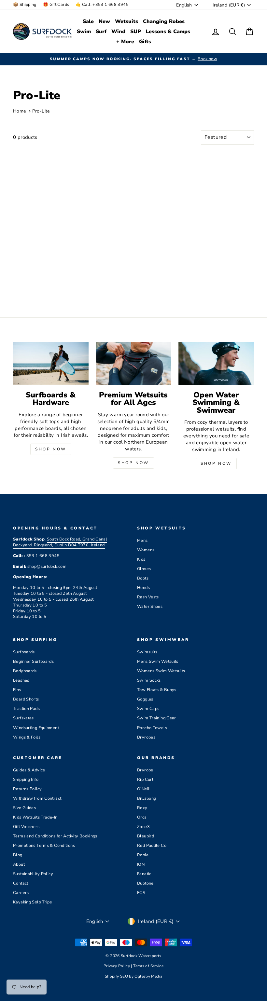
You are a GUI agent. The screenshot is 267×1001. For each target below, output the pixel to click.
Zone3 (143, 827)
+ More (125, 41)
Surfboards (24, 652)
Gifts (145, 41)
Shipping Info (25, 779)
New (104, 21)
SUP (135, 31)
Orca (142, 817)
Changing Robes (164, 21)
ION (141, 864)
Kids (141, 559)
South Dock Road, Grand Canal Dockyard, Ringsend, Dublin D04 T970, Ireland (60, 542)
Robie (142, 855)
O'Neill (144, 789)
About (19, 864)
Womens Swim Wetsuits (161, 671)
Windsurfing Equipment (36, 728)
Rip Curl (145, 779)
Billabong (146, 798)
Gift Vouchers (26, 827)
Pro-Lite (41, 111)
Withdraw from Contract (37, 798)
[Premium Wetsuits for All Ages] (133, 363)
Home (19, 111)
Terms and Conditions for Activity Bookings (55, 836)
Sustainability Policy (33, 874)
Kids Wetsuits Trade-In (35, 817)
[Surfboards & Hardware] (51, 363)
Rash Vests (148, 597)
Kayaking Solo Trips (32, 902)
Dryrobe (145, 770)
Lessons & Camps (168, 31)
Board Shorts (26, 699)
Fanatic (144, 874)
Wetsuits (126, 21)
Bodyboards (25, 671)
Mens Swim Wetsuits (157, 661)
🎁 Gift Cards (56, 4)
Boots (142, 578)
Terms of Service (148, 965)
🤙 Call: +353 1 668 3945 (102, 4)
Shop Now (50, 449)
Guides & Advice (29, 770)
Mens (142, 540)
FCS (141, 893)
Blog (17, 855)
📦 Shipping (24, 4)
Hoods (143, 588)
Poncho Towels (152, 728)
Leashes (21, 680)
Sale (88, 21)
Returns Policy (27, 789)
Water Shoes (149, 606)
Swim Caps (148, 709)
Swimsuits (147, 652)
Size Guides (24, 808)
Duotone (145, 883)
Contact (20, 883)
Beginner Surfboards (33, 661)
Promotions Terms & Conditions (44, 845)
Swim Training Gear (156, 718)
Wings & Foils (26, 737)
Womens (145, 550)
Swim (84, 31)
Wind (118, 31)
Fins (17, 690)
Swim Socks (149, 680)
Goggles (145, 699)
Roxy (142, 808)
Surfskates (23, 718)
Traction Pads (26, 709)
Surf (101, 31)
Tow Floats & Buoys (156, 690)
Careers (21, 893)
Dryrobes (146, 737)
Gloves (144, 569)
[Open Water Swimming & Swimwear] (216, 363)
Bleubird (145, 836)
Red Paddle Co (151, 845)
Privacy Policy (117, 965)
